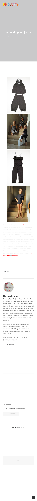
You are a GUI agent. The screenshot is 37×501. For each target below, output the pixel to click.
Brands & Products (19, 35)
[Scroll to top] (33, 497)
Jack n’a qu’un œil (24, 225)
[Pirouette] (11, 4)
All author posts (10, 344)
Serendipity (15, 255)
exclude (6, 271)
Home (18, 460)
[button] (33, 4)
